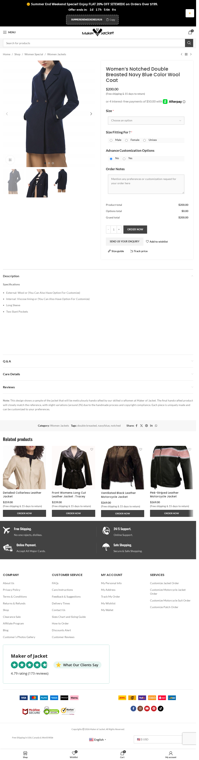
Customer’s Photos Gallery (19, 637)
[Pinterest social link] (146, 425)
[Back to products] (186, 54)
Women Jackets (56, 54)
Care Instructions (62, 589)
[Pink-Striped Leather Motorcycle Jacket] (171, 467)
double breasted (87, 425)
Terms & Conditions (15, 596)
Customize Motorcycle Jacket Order (168, 591)
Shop (17, 54)
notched (116, 425)
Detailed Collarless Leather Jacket (22, 495)
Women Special (33, 54)
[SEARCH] (189, 43)
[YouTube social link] (147, 708)
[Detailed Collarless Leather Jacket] (24, 467)
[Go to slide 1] (45, 163)
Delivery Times (61, 603)
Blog (5, 630)
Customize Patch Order (164, 607)
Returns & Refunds (14, 603)
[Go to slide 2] (49, 163)
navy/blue (104, 425)
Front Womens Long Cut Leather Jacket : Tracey (69, 495)
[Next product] (191, 54)
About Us (8, 583)
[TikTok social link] (160, 708)
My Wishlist (108, 603)
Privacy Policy (11, 589)
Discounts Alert (61, 630)
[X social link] (141, 425)
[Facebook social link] (136, 425)
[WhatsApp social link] (156, 425)
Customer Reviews (63, 637)
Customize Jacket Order (164, 583)
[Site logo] (98, 32)
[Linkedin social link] (151, 425)
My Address (108, 589)
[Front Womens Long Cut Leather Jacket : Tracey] (73, 467)
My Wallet (107, 610)
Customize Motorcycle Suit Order (170, 600)
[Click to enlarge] (10, 160)
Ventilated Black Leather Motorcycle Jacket (118, 495)
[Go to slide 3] (53, 163)
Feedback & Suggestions (66, 596)
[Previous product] (181, 54)
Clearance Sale (12, 616)
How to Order (60, 623)
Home (6, 54)
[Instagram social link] (140, 708)
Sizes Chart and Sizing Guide (69, 616)
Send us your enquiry (125, 241)
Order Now (135, 229)
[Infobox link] (149, 532)
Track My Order (110, 596)
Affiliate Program (13, 623)
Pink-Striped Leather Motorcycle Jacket (164, 495)
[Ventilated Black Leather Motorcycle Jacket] (122, 467)
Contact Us (58, 610)
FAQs (55, 583)
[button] (7, 114)
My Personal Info (111, 583)
